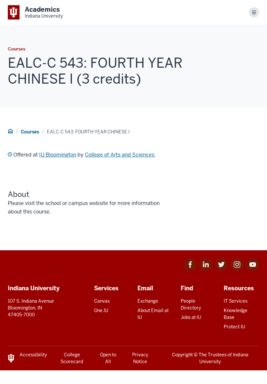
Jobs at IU (191, 317)
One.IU (101, 310)
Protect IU (234, 327)
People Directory (191, 304)
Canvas (102, 301)
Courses (30, 132)
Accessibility (33, 355)
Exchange (147, 301)
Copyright (182, 355)
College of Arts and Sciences (119, 154)
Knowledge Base (235, 314)
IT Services (235, 301)
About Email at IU (153, 314)
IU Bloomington (57, 154)
